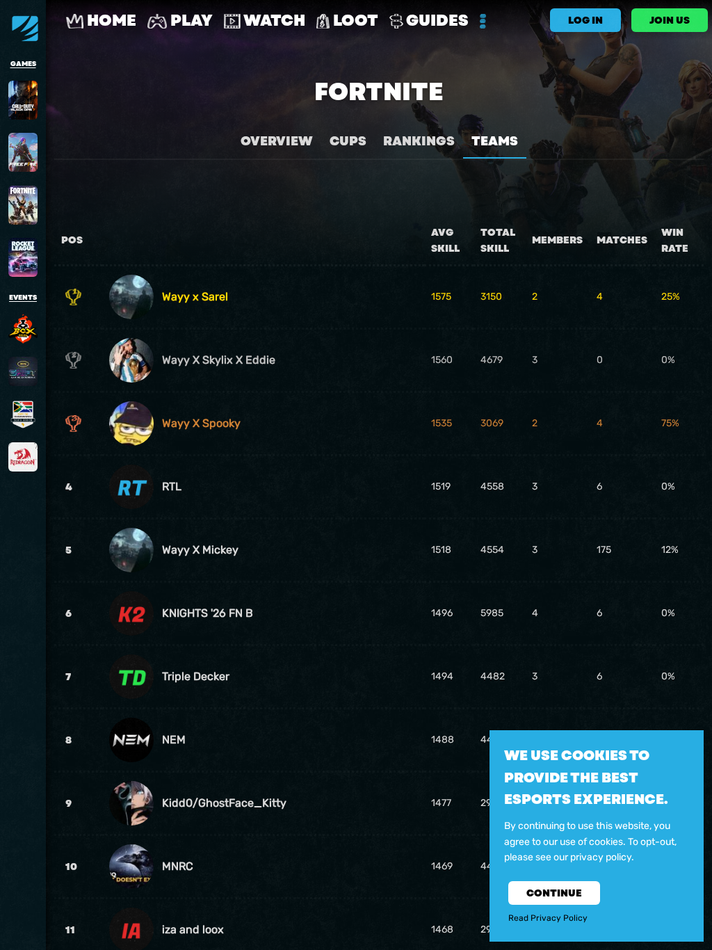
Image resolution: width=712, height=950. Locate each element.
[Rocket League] (23, 257)
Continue (554, 893)
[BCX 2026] (23, 329)
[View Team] (131, 297)
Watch (273, 20)
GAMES (23, 64)
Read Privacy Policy (548, 918)
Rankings (419, 141)
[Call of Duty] (23, 100)
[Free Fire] (23, 152)
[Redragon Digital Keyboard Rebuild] (23, 457)
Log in (585, 20)
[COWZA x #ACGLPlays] (23, 414)
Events (23, 298)
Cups (348, 141)
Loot (354, 20)
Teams (494, 141)
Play (190, 20)
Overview (277, 141)
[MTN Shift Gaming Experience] (23, 371)
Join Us (669, 20)
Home (109, 20)
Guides (436, 20)
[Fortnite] (23, 205)
